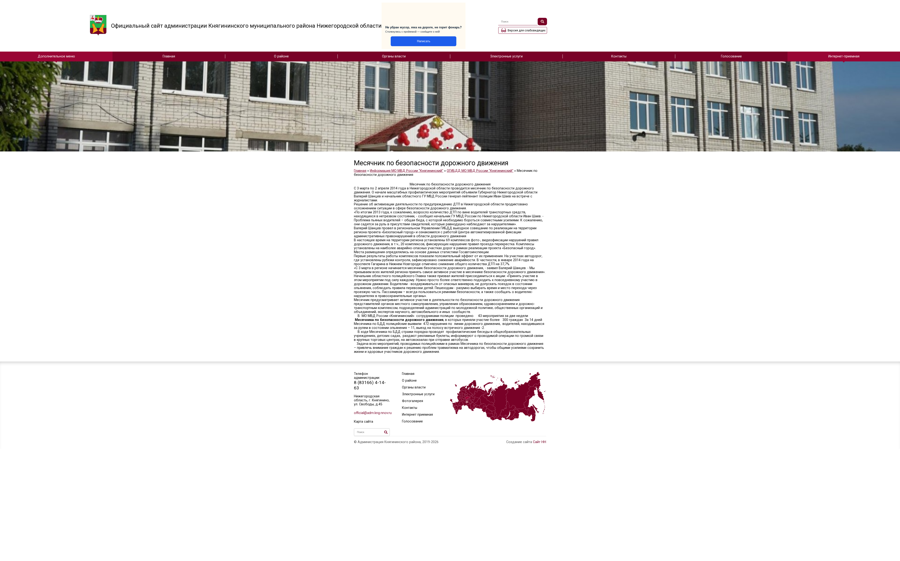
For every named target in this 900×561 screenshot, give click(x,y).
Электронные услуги (506, 56)
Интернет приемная (417, 415)
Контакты (618, 56)
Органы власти (394, 56)
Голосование (731, 56)
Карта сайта (363, 422)
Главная (169, 56)
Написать (423, 41)
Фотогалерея (412, 401)
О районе (281, 56)
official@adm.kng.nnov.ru (372, 413)
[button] (442, 148)
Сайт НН (539, 442)
